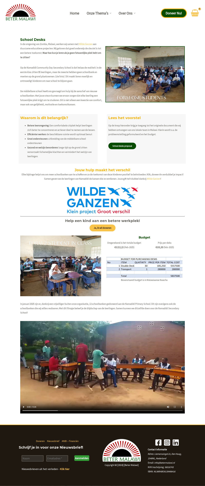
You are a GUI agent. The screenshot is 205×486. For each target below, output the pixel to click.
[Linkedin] (175, 442)
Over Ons (125, 13)
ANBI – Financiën (70, 441)
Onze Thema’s (97, 13)
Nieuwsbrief (53, 441)
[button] (174, 13)
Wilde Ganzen (85, 44)
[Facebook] (158, 442)
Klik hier (64, 469)
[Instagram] (167, 442)
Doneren (40, 441)
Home (74, 13)
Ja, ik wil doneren (102, 227)
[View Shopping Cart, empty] (195, 13)
